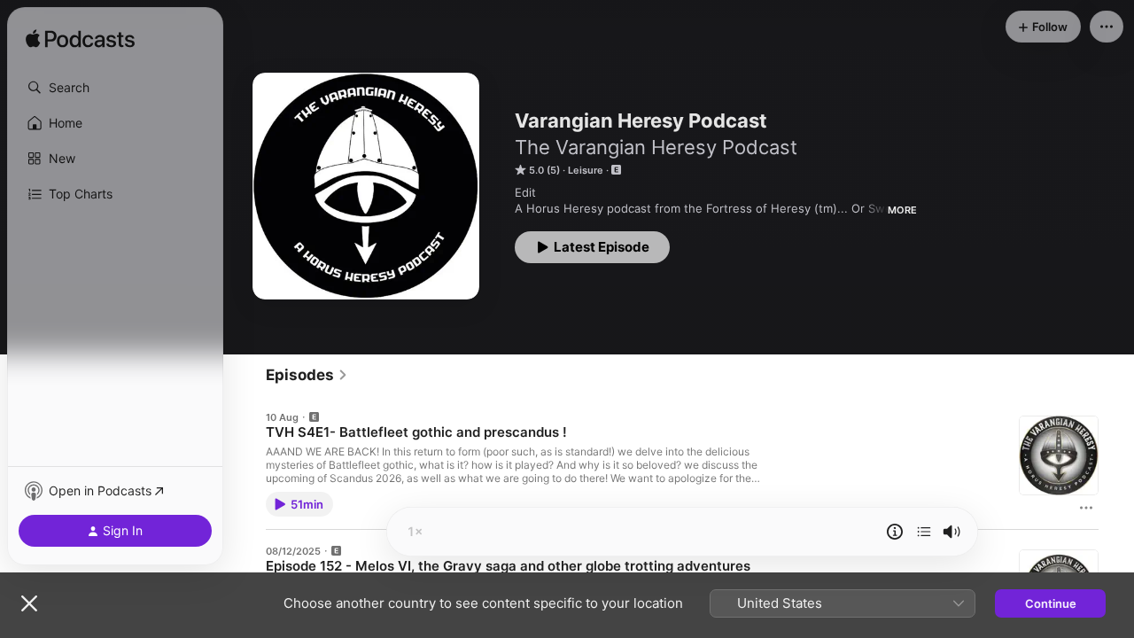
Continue (1050, 603)
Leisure (585, 170)
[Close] (29, 603)
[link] (307, 375)
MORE (902, 210)
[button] (115, 88)
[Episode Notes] (894, 531)
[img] (80, 40)
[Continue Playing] (924, 531)
